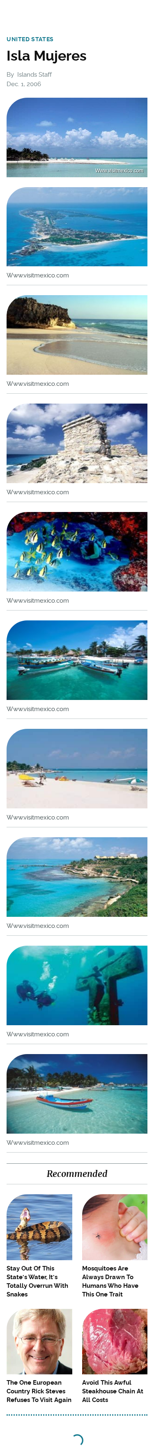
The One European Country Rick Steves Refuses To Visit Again (39, 1391)
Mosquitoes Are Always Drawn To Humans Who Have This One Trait (110, 1281)
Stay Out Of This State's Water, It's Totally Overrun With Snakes (37, 1281)
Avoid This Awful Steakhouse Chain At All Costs (112, 1391)
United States (30, 39)
